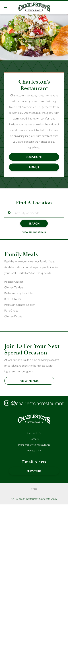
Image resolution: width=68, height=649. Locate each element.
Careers (34, 439)
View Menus (29, 381)
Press (34, 488)
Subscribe (34, 471)
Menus (34, 167)
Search (34, 223)
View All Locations (34, 232)
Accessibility (34, 450)
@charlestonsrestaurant (36, 403)
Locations (34, 157)
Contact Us (34, 433)
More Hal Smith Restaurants (34, 444)
